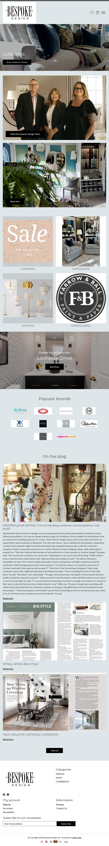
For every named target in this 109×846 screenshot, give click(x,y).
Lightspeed (76, 838)
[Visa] (60, 841)
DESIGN (60, 773)
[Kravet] (20, 423)
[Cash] (42, 841)
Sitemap (60, 804)
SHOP (59, 777)
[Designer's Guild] (66, 411)
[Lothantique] (89, 423)
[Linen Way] (66, 423)
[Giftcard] (46, 841)
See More (54, 366)
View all (54, 750)
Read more (8, 598)
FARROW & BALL (81, 325)
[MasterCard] (55, 841)
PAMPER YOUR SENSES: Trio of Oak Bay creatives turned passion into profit (51, 527)
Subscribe (66, 823)
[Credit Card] (51, 841)
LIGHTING (28, 325)
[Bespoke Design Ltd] (19, 12)
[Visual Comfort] (43, 436)
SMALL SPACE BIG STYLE (21, 664)
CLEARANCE (28, 269)
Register (7, 804)
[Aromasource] (20, 411)
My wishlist (8, 812)
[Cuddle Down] (43, 411)
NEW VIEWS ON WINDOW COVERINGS (30, 734)
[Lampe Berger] (43, 423)
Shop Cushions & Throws (17, 62)
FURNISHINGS (81, 269)
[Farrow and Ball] (89, 411)
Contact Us (61, 808)
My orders (8, 808)
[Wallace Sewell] (66, 436)
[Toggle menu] (103, 12)
